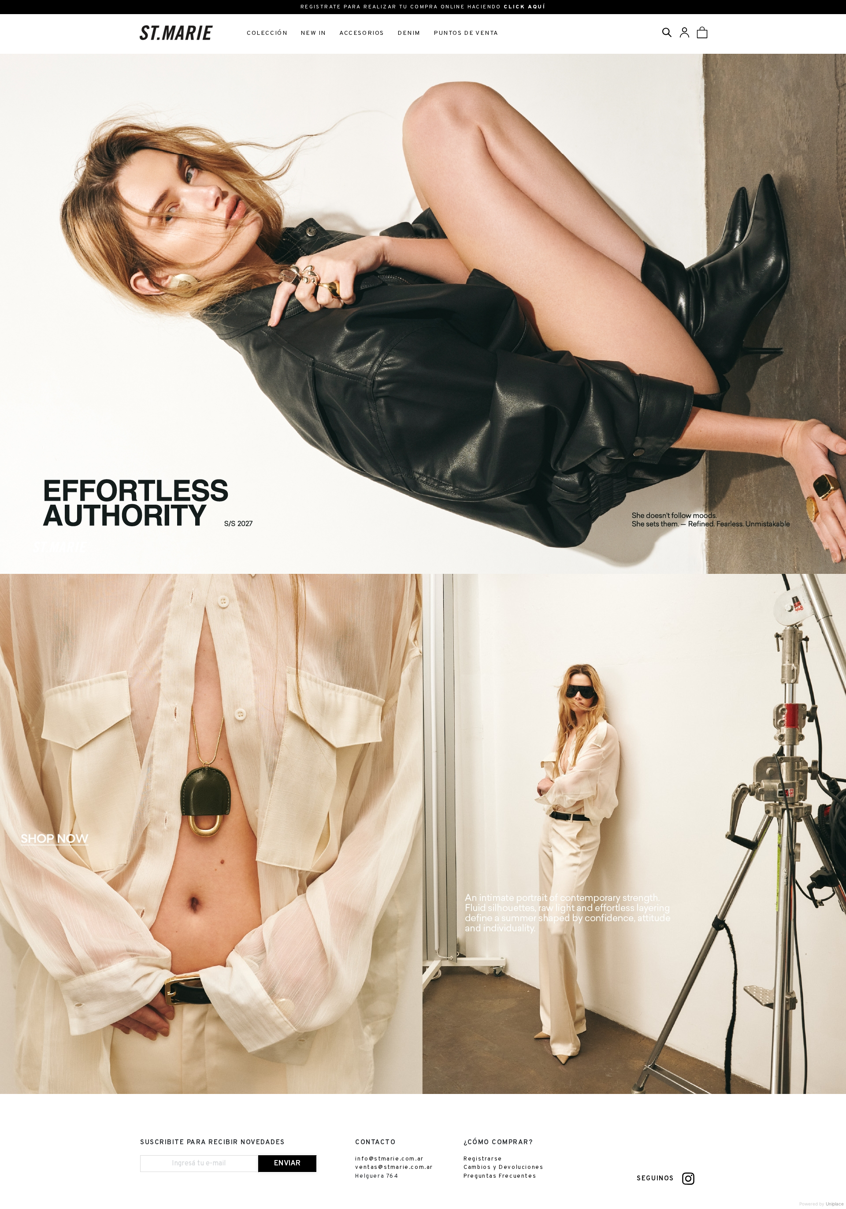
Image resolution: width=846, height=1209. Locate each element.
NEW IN (313, 33)
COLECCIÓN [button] (267, 33)
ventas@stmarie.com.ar (394, 1167)
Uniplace (835, 1203)
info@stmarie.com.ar (389, 1159)
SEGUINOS (655, 1179)
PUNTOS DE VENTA (466, 33)
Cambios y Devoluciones (503, 1167)
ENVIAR (287, 1163)
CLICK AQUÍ (524, 7)
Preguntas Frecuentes (500, 1176)
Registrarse (483, 1159)
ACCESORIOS (361, 33)
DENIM (408, 33)
